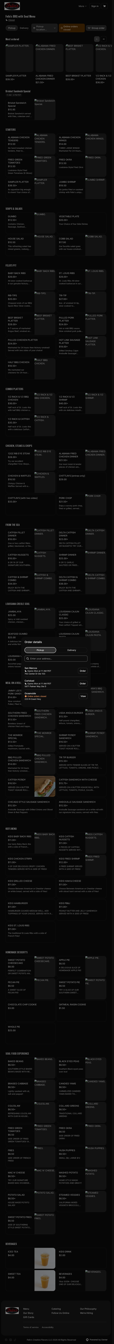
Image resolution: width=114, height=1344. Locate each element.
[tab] (40, 650)
